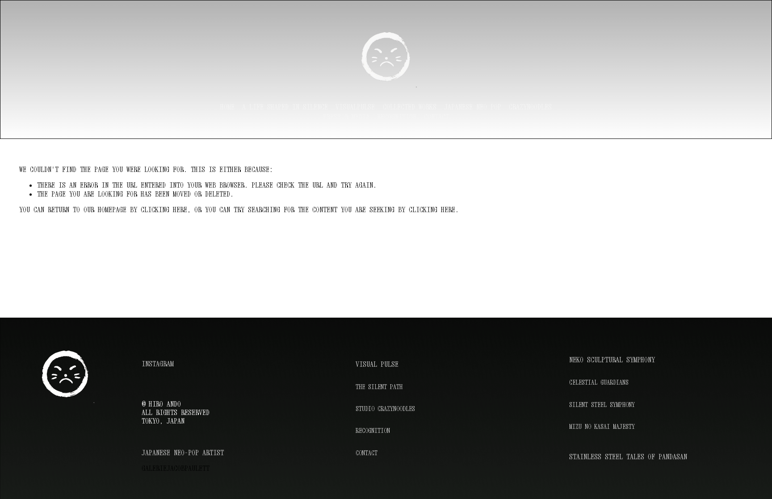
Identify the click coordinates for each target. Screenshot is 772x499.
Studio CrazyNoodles (385, 408)
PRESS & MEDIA (346, 116)
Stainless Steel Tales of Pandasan (628, 457)
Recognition (373, 430)
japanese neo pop (472, 106)
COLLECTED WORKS (409, 106)
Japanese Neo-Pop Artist (183, 453)
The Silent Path (379, 386)
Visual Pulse (377, 364)
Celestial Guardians (599, 382)
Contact (436, 116)
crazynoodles (530, 106)
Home (227, 106)
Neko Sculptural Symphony (612, 360)
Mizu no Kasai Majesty (602, 426)
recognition (396, 116)
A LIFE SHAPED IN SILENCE (285, 106)
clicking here (164, 209)
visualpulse (355, 106)
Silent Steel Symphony (602, 404)
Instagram (158, 364)
